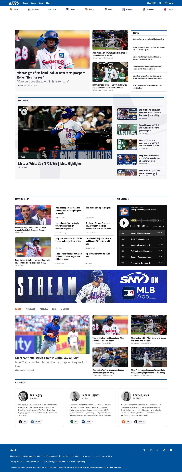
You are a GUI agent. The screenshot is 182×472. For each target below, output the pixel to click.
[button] (169, 3)
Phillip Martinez (108, 375)
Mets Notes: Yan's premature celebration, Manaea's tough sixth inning (147, 58)
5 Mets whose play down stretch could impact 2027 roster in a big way (98, 241)
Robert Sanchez (108, 58)
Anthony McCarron (92, 233)
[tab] (18, 309)
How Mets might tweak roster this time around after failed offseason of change (30, 229)
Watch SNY (151, 3)
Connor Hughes (108, 90)
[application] (65, 132)
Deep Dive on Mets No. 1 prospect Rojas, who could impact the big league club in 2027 (32, 261)
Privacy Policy (16, 461)
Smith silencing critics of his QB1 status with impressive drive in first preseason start (109, 86)
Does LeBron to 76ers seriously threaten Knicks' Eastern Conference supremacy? (67, 226)
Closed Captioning (77, 461)
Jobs (96, 456)
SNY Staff (89, 264)
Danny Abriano (60, 217)
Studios (76, 456)
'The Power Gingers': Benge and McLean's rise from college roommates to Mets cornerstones (98, 226)
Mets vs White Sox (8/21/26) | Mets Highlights (49, 163)
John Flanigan (32, 85)
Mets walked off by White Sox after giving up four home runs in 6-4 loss (110, 54)
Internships (107, 456)
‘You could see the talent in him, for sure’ (43, 81)
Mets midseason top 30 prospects (98, 207)
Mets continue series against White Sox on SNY (148, 39)
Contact (86, 456)
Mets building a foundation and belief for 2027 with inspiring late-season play (68, 210)
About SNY (14, 456)
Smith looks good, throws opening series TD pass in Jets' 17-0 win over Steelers (147, 67)
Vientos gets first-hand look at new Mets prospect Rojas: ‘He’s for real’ (51, 75)
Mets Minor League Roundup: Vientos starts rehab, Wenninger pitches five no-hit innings (147, 77)
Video (41, 3)
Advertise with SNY (31, 456)
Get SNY (65, 456)
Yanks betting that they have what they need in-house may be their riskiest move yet (68, 256)
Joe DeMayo (19, 265)
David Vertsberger (61, 233)
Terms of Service (32, 461)
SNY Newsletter (51, 456)
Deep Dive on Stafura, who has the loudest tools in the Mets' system (68, 239)
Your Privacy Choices (52, 461)
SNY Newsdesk (29, 370)
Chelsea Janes (19, 233)
